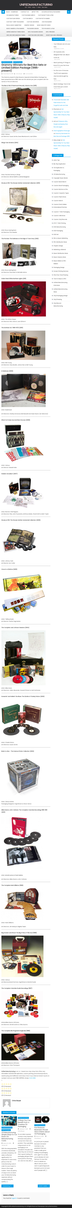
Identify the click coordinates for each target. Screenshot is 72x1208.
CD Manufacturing (12, 15)
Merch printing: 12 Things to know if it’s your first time (62, 64)
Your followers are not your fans (62, 45)
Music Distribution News (61, 253)
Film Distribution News (60, 242)
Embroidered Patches (60, 207)
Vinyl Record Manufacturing (15, 35)
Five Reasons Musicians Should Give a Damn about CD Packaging (42, 1131)
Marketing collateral (60, 249)
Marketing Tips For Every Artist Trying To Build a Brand (9, 1186)
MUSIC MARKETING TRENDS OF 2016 (44, 1186)
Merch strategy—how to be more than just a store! (62, 85)
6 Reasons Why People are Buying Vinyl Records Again (61, 124)
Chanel (56, 100)
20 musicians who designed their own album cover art (62, 54)
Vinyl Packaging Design (35, 32)
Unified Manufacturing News (15, 32)
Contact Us (25, 12)
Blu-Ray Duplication (60, 164)
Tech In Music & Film (48, 28)
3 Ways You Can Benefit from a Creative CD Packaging (24, 1123)
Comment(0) (29, 74)
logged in (14, 1198)
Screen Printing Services (61, 271)
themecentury (53, 1206)
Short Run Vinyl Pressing (54, 35)
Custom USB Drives (33, 22)
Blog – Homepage (12, 12)
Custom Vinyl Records (35, 35)
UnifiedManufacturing (36, 5)
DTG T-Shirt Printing (60, 223)
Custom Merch (28, 18)
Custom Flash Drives (13, 18)
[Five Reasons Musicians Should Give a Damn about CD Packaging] (42, 1119)
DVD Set (56, 234)
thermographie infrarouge (62, 131)
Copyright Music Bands (61, 178)
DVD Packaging (47, 22)
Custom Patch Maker (43, 18)
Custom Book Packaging (61, 185)
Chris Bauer (19, 74)
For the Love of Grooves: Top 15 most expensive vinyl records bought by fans (61, 75)
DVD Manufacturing (60, 227)
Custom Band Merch (28, 15)
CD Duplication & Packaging (51, 12)
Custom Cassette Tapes (61, 193)
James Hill (4, 1145)
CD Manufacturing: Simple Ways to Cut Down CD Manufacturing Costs (9, 1136)
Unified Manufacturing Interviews (60, 284)
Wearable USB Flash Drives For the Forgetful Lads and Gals (61, 102)
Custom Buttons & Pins (45, 15)
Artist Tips (35, 12)
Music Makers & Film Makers (15, 28)
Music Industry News (44, 25)
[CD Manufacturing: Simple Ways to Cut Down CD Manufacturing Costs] (9, 1121)
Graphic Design (29, 25)
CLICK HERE (32, 1078)
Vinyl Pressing (50, 32)
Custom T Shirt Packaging (15, 22)
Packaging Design (33, 28)
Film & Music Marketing (13, 25)
